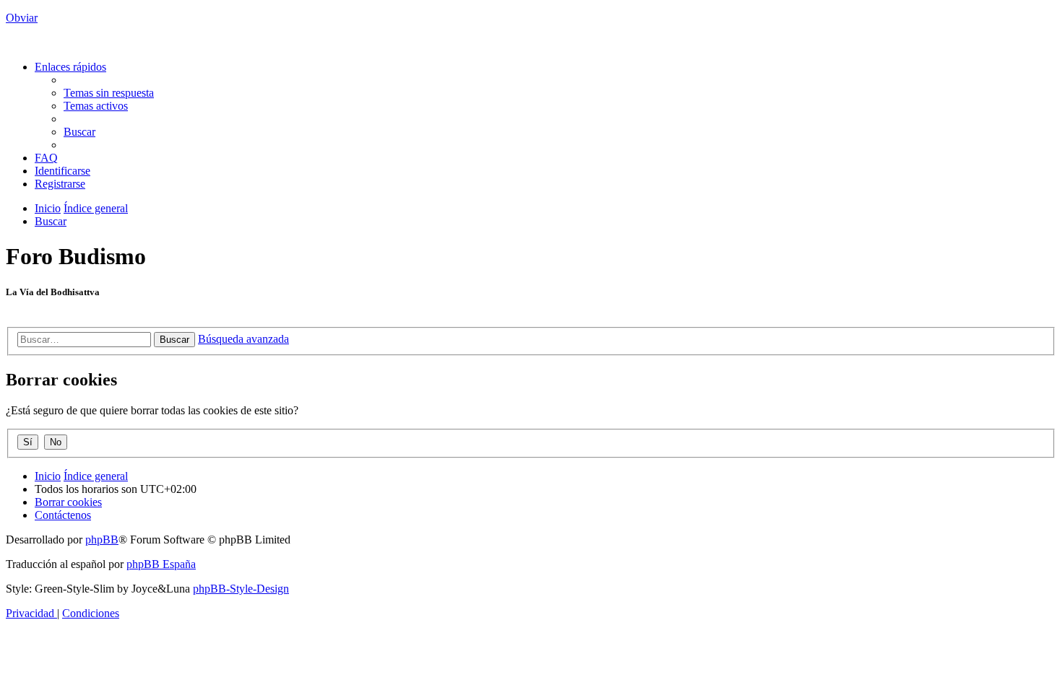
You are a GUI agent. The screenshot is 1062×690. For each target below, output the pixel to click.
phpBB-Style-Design (241, 588)
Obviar (22, 18)
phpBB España (161, 564)
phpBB (101, 539)
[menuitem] (109, 93)
